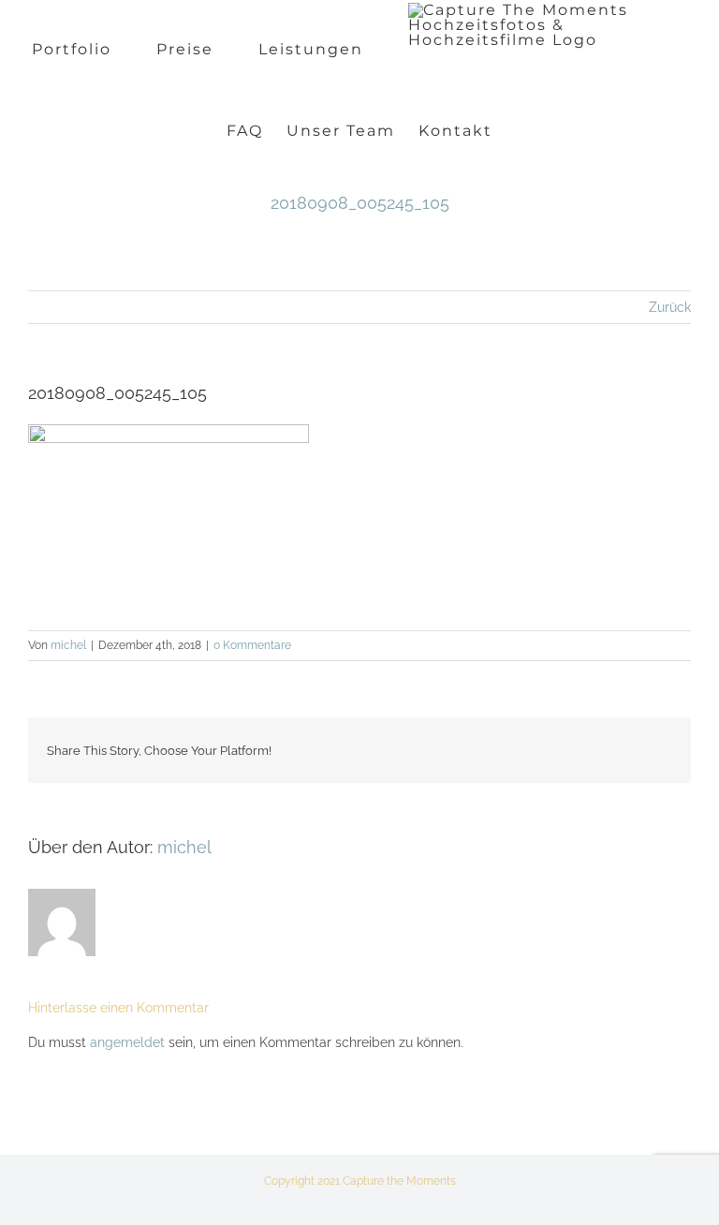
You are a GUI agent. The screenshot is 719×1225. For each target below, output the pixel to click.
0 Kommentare (252, 645)
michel (68, 645)
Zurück (670, 307)
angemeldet (127, 1042)
